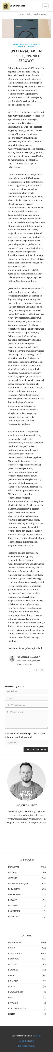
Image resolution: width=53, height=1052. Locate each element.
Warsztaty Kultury (26, 46)
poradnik (13, 1003)
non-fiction (14, 942)
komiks (11, 975)
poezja (11, 948)
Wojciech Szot (23, 657)
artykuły (12, 878)
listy (10, 997)
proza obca (13, 959)
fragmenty (13, 917)
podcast (12, 900)
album (11, 986)
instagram (13, 867)
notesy (11, 1014)
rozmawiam (14, 889)
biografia (13, 981)
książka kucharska (17, 1008)
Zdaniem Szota (17, 5)
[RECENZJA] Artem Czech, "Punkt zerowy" (26, 56)
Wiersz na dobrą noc (18, 883)
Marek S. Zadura (32, 44)
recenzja (29, 660)
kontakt (37, 1035)
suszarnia (13, 906)
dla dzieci (13, 970)
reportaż (28, 664)
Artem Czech (18, 44)
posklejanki (14, 911)
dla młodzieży (15, 992)
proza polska (15, 953)
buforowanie (14, 895)
